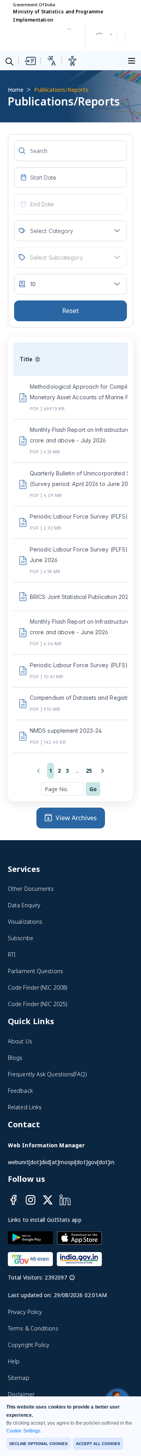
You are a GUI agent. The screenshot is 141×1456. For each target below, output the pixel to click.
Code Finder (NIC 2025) (37, 1004)
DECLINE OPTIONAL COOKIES (38, 1443)
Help (14, 1361)
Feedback (20, 1090)
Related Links (25, 1107)
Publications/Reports (61, 89)
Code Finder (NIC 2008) (37, 987)
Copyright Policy (28, 1345)
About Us (20, 1041)
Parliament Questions (35, 971)
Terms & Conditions (33, 1328)
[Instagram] (30, 1199)
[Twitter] (47, 1199)
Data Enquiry (24, 905)
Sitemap (18, 1377)
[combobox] (70, 177)
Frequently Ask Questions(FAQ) (47, 1074)
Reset (70, 310)
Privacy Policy (25, 1312)
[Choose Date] (23, 177)
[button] (117, 231)
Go (93, 789)
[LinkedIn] (65, 1199)
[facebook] (13, 1199)
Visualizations (25, 921)
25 (89, 770)
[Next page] (102, 770)
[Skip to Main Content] (30, 61)
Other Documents (31, 888)
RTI (12, 954)
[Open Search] (9, 61)
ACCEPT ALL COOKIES (98, 1443)
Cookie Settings (23, 1431)
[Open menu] (133, 60)
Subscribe (20, 938)
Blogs (15, 1057)
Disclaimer (21, 1394)
